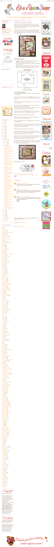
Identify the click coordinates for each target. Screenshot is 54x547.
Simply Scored (4, 414)
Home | (8, 17)
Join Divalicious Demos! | (18, 17)
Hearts (3, 330)
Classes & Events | (31, 17)
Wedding (3, 479)
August (5, 145)
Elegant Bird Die (4, 294)
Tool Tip (3, 463)
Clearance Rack (4, 274)
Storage (3, 441)
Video (3, 474)
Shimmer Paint (4, 410)
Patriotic (3, 380)
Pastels (3, 379)
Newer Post (16, 220)
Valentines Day (4, 473)
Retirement (4, 398)
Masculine (3, 352)
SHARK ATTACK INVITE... (8, 146)
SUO (3, 443)
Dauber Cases (4, 286)
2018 (4, 126)
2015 (4, 130)
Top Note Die (4, 465)
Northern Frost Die (5, 367)
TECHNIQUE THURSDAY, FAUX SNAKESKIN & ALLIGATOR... (8, 173)
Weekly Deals (4, 481)
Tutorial (3, 470)
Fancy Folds (4, 303)
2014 (4, 132)
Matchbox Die (4, 353)
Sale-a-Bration (4, 399)
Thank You (4, 456)
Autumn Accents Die (5, 238)
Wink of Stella (4, 483)
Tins (2, 461)
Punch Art (3, 393)
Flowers (3, 313)
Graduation (4, 327)
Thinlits (3, 460)
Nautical (3, 363)
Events (3, 296)
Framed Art (4, 316)
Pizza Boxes (4, 389)
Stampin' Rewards (5, 432)
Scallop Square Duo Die (6, 406)
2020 (4, 123)
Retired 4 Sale (4, 397)
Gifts (2, 326)
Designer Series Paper (5, 290)
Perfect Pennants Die (5, 384)
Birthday (3, 246)
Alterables (3, 233)
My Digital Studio (5, 361)
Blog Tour (3, 251)
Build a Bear (4, 259)
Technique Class (4, 451)
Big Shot (3, 245)
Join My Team (4, 339)
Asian (3, 237)
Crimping (3, 282)
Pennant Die (4, 383)
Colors (3, 276)
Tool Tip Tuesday (5, 464)
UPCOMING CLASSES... (8, 182)
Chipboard (3, 267)
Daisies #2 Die (4, 285)
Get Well (3, 322)
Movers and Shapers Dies (6, 359)
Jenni (3, 336)
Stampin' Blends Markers (6, 430)
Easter (3, 291)
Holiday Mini (4, 331)
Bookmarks (4, 252)
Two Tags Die (4, 472)
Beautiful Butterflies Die (6, 242)
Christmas (3, 268)
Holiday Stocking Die (5, 332)
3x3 (2, 228)
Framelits (3, 317)
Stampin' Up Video (5, 434)
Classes (3, 273)
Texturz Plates (4, 455)
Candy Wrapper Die (5, 261)
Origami (3, 371)
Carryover (3, 263)
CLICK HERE (9, 31)
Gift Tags (3, 325)
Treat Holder (4, 468)
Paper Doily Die (4, 376)
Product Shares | (45, 17)
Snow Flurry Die (4, 419)
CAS (2, 264)
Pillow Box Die (4, 388)
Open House (4, 370)
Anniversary (4, 234)
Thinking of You (4, 459)
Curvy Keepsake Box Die (6, 283)
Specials (3, 424)
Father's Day (4, 304)
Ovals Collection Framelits (6, 374)
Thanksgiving (4, 457)
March (5, 215)
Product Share (4, 392)
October (5, 142)
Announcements (4, 236)
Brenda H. (18, 196)
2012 (4, 135)
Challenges (4, 265)
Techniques (4, 452)
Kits (2, 343)
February (5, 217)
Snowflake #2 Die (5, 420)
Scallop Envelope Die (5, 403)
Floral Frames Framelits (6, 309)
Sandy (18, 189)
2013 (4, 133)
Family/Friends (4, 300)
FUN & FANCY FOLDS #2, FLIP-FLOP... (23, 22)
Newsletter (3, 366)
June (5, 211)
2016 (4, 129)
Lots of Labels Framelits (6, 349)
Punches (3, 394)
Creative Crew (4, 281)
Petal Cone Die (4, 385)
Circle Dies (4, 269)
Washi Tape (4, 477)
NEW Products (4, 365)
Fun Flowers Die (4, 321)
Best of (3, 243)
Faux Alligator (4, 305)
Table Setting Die (5, 450)
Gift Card (3, 323)
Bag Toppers (4, 241)
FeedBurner (10, 58)
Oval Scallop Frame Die (6, 372)
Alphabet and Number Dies (6, 232)
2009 (4, 220)
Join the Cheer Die (5, 340)
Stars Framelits (4, 437)
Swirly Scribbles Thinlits (6, 447)
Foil (2, 314)
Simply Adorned (4, 412)
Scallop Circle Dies (5, 402)
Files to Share (4, 308)
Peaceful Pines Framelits (6, 381)
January (5, 218)
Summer (3, 442)
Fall (2, 299)
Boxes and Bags (4, 256)
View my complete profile (7, 34)
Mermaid (3, 354)
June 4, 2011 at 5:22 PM (24, 196)
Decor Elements (4, 287)
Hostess (3, 334)
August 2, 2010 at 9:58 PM (23, 189)
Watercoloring (4, 478)
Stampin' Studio (4, 433)
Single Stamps (4, 415)
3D (2, 227)
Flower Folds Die (5, 312)
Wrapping (3, 486)
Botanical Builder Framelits (6, 254)
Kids (2, 341)
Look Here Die (4, 348)
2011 (4, 136)
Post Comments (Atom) (22, 222)
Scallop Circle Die (5, 401)
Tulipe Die (3, 469)
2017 (4, 127)
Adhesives (3, 229)
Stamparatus (4, 429)
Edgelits (3, 292)
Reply (18, 186)
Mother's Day (4, 358)
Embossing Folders (5, 295)
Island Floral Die (4, 335)
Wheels (3, 482)
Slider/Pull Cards (4, 416)
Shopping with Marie (5, 411)
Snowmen (3, 423)
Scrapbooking (4, 407)
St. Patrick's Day (4, 428)
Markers (3, 350)
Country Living (4, 278)
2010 (4, 138)
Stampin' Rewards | (38, 17)
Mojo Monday (4, 357)
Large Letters (4, 344)
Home (27, 220)
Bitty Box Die (4, 247)
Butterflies (3, 260)
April (5, 214)
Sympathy (3, 448)
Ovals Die (3, 375)
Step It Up (3, 439)
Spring (3, 425)
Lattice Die (3, 345)
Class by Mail (4, 272)
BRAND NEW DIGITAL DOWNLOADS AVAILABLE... (7, 177)
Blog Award (4, 250)
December (6, 139)
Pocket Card (4, 390)
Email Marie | (11, 17)
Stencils (3, 438)
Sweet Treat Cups (5, 446)
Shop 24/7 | (25, 17)
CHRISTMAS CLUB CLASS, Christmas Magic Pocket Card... (8, 164)
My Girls (3, 362)
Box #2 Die (4, 255)
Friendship (3, 318)
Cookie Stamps (4, 277)
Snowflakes (4, 421)
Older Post (38, 220)
